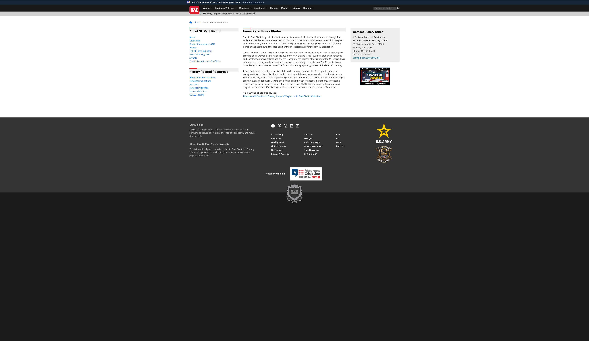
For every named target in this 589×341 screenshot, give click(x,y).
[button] (253, 2)
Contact (307, 8)
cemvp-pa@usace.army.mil (366, 57)
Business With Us (224, 8)
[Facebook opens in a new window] (273, 126)
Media (284, 8)
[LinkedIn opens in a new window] (291, 126)
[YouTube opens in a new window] (297, 126)
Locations (259, 8)
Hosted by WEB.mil (275, 173)
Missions (244, 8)
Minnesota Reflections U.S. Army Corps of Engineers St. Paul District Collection (282, 96)
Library (296, 8)
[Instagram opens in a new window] (285, 126)
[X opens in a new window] (279, 126)
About (206, 8)
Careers (274, 8)
